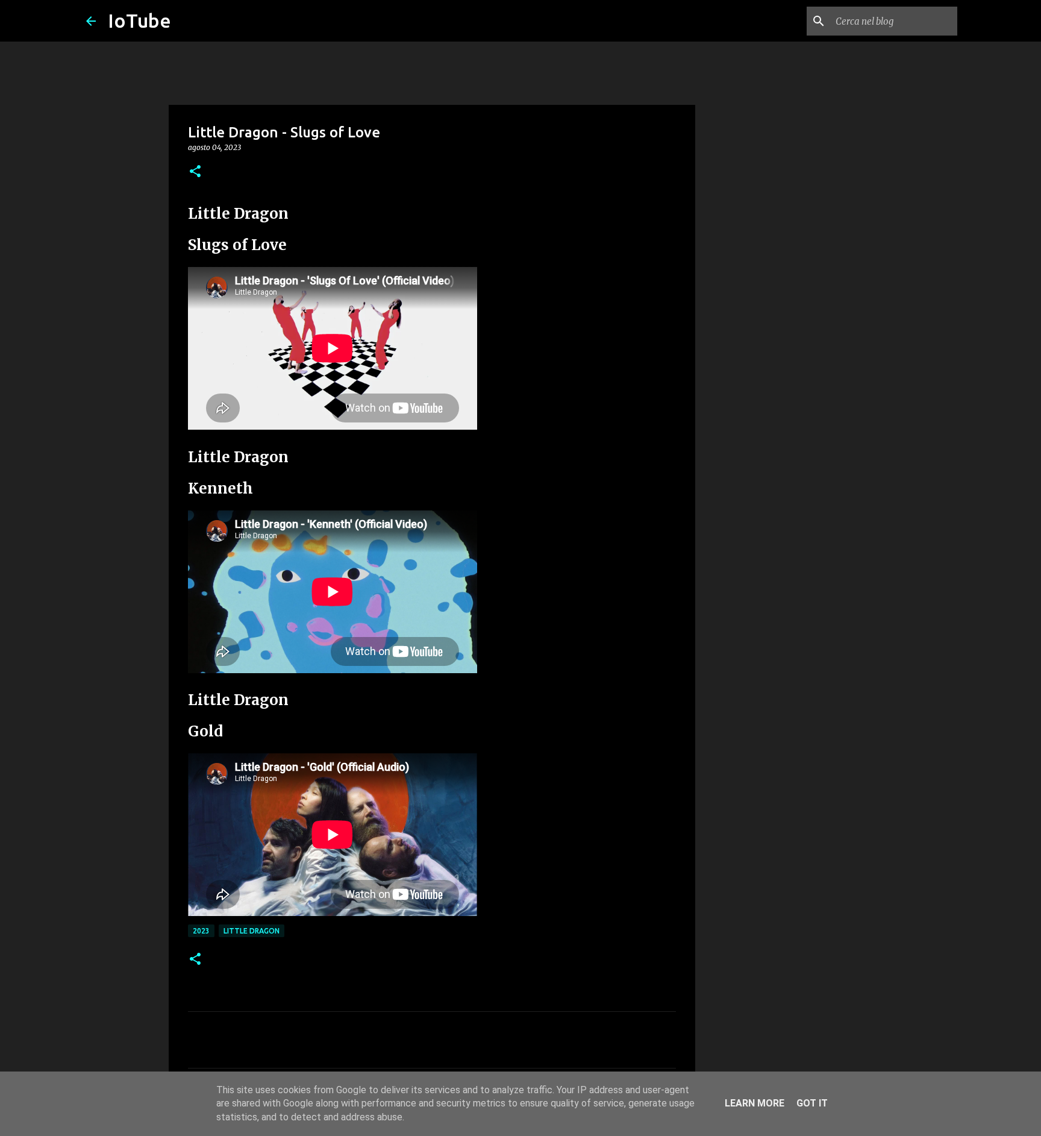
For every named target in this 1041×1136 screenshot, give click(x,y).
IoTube (139, 20)
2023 (201, 931)
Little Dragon (252, 931)
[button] (195, 172)
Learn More (754, 1103)
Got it (812, 1103)
